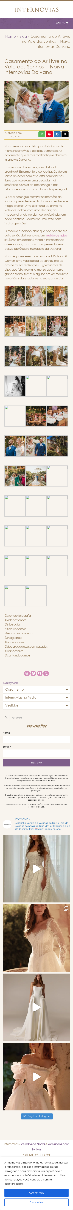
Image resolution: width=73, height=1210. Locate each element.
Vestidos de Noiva (33, 1144)
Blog (23, 36)
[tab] (36, 689)
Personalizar (36, 1202)
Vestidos (11, 705)
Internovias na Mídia (20, 697)
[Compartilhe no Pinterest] (49, 134)
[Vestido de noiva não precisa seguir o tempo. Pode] (36, 938)
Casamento (14, 689)
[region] (36, 1183)
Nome (6, 733)
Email (7, 747)
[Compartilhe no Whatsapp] (41, 134)
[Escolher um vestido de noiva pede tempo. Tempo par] (36, 1076)
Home (10, 36)
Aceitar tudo (36, 1193)
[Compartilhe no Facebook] (57, 134)
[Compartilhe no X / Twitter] (65, 134)
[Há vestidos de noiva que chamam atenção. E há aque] (36, 1007)
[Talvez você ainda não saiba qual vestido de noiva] (36, 868)
